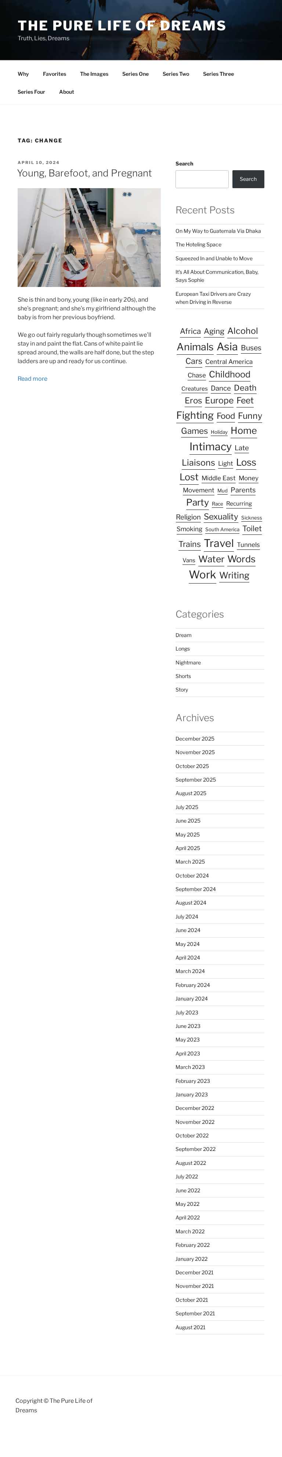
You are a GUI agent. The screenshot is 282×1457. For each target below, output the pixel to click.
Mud (222, 490)
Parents (243, 490)
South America (222, 529)
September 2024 (196, 889)
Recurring (239, 503)
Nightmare (188, 662)
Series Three (218, 74)
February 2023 (193, 1081)
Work (202, 574)
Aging (214, 331)
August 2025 (191, 793)
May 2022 (187, 1204)
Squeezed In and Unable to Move (214, 258)
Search (184, 163)
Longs (183, 648)
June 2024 (188, 930)
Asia (227, 346)
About (66, 92)
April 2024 (188, 957)
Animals (195, 347)
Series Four (31, 92)
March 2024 (190, 971)
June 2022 (188, 1190)
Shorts (183, 676)
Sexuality (221, 516)
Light (225, 463)
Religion (188, 517)
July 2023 (187, 1012)
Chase (197, 375)
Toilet (252, 528)
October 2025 (192, 766)
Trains (189, 544)
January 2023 (192, 1094)
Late (242, 448)
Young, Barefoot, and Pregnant (84, 173)
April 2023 (188, 1053)
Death (245, 387)
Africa (190, 331)
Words (241, 559)
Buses (251, 347)
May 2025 (188, 834)
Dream (184, 635)
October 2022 (192, 1135)
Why (23, 74)
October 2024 (192, 875)
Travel (219, 543)
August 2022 (191, 1163)
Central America (229, 361)
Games (194, 431)
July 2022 (187, 1176)
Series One (135, 74)
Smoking (189, 529)
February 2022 (193, 1245)
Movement (198, 490)
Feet (245, 400)
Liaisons (198, 463)
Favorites (54, 74)
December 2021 (195, 1272)
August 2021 (191, 1327)
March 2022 (190, 1231)
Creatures (194, 388)
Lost (189, 477)
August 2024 (191, 902)
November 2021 (195, 1286)
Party (197, 502)
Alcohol (242, 331)
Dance (221, 388)
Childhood (229, 374)
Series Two (176, 74)
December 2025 (195, 738)
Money (248, 478)
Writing (234, 575)
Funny (250, 416)
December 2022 (195, 1108)
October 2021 (192, 1300)
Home (244, 430)
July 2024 (187, 916)
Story (182, 689)
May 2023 (188, 1039)
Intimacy (210, 446)
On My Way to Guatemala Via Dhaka (218, 231)
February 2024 (193, 985)
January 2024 (192, 998)
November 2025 (195, 752)
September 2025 (196, 779)
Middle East (219, 478)
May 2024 (188, 944)
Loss (246, 462)
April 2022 (188, 1217)
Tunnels (248, 544)
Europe (219, 400)
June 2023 (188, 1026)
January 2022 (191, 1259)
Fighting (195, 415)
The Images (94, 74)
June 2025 (188, 820)
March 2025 (190, 861)
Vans (188, 560)
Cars (193, 361)
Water (211, 559)
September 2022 (196, 1149)
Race (217, 504)
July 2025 (187, 807)
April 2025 (188, 848)
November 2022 (195, 1122)
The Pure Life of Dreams (122, 26)
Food (226, 416)
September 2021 (195, 1313)
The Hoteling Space (198, 244)
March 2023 (190, 1067)
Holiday (219, 432)
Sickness (251, 518)
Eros (193, 400)
